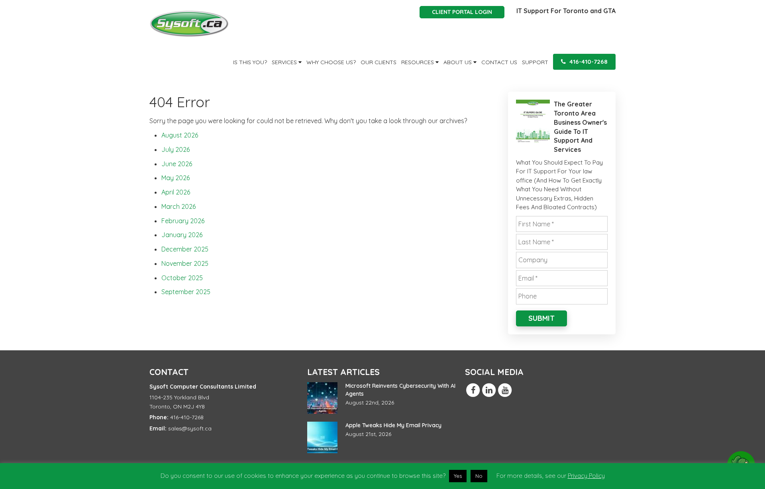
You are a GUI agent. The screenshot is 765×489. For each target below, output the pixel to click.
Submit (541, 318)
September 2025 (185, 292)
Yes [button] (458, 476)
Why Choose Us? (331, 62)
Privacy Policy (586, 475)
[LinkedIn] (489, 389)
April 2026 (175, 192)
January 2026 (181, 235)
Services (285, 62)
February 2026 (182, 221)
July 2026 (175, 149)
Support (535, 62)
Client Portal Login (462, 12)
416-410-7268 (588, 61)
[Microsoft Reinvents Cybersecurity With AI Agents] (322, 398)
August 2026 (179, 135)
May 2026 (175, 178)
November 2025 (184, 263)
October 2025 (182, 278)
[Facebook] (473, 389)
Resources (418, 62)
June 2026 (176, 164)
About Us (458, 62)
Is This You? (250, 62)
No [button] (479, 476)
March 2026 (178, 206)
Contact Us (499, 62)
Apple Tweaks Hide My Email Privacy (393, 425)
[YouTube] (505, 389)
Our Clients (378, 62)
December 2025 (184, 249)
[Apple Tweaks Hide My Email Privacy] (322, 437)
